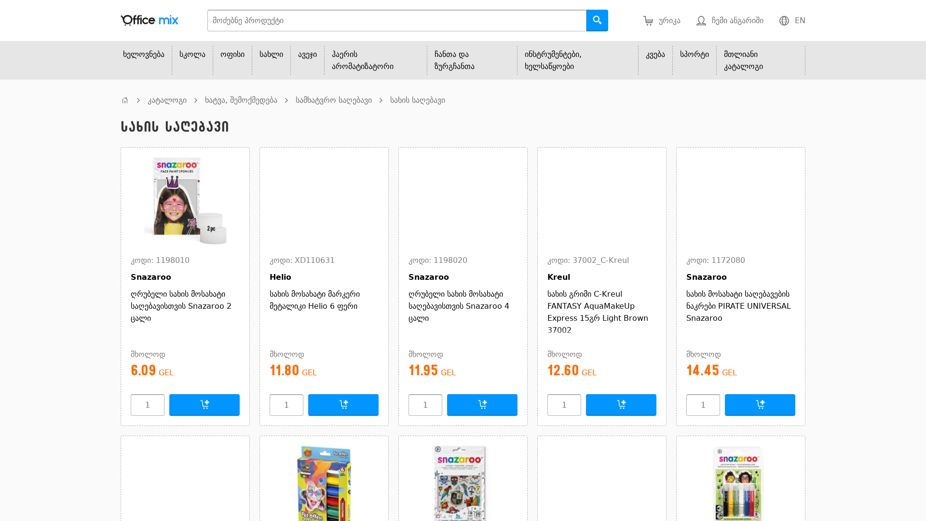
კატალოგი (167, 100)
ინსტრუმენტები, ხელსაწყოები (553, 60)
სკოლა (192, 54)
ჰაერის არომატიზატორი (363, 60)
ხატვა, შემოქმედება (241, 100)
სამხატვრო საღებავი (334, 100)
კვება (655, 54)
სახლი (271, 54)
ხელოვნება (143, 54)
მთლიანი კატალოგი (743, 60)
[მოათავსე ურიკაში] (204, 405)
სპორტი (694, 54)
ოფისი (232, 54)
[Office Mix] (149, 20)
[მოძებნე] (597, 20)
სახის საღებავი (417, 100)
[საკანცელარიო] (125, 100)
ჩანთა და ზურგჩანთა (455, 60)
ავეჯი (307, 54)
